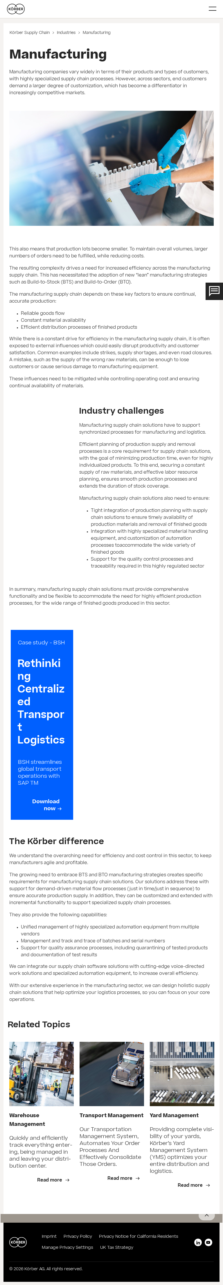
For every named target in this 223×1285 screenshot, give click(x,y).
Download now (46, 805)
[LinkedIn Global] (198, 1242)
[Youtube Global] (208, 1242)
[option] (41, 1119)
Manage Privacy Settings (67, 1248)
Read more (50, 1180)
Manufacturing (96, 33)
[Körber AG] (105, 9)
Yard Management (174, 1116)
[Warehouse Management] (41, 1074)
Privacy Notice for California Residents (138, 1237)
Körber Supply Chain (30, 33)
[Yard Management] (182, 1074)
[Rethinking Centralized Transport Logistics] (42, 725)
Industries (66, 33)
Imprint (49, 1237)
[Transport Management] (112, 1074)
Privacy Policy (78, 1237)
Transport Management (111, 1116)
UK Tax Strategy (116, 1248)
